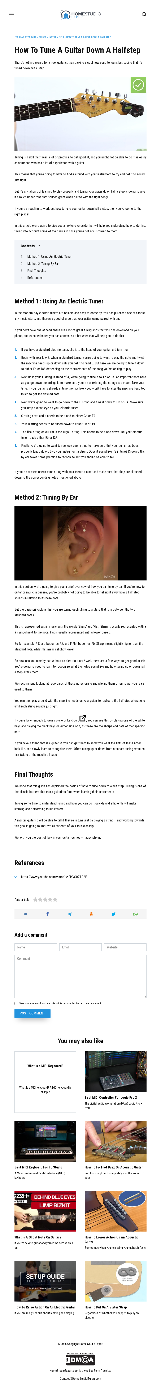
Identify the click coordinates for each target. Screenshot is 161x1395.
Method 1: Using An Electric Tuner (49, 257)
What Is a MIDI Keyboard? (45, 1066)
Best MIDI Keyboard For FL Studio (38, 1167)
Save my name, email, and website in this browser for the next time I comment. (60, 1003)
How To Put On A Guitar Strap (106, 1307)
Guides (43, 37)
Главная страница (25, 37)
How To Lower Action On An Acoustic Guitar (111, 1239)
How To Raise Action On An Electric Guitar (44, 1307)
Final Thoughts (36, 271)
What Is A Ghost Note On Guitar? (37, 1237)
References (35, 278)
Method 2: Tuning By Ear (43, 264)
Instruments (56, 37)
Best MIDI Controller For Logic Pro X (111, 1098)
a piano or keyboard (66, 720)
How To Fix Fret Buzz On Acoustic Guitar (114, 1167)
